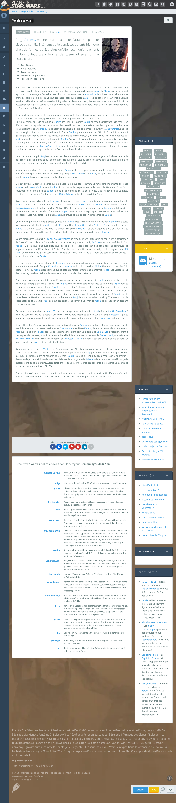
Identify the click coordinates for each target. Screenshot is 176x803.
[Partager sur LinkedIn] (84, 447)
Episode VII (161, 165)
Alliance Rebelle (151, 588)
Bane (81, 173)
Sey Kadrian (54, 502)
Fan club (162, 172)
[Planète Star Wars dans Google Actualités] (149, 4)
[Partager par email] (91, 447)
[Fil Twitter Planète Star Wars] (130, 4)
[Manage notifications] (169, 778)
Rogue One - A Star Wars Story (52, 751)
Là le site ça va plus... (152, 423)
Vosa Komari (53, 581)
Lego (75, 747)
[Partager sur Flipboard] (78, 447)
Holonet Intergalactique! (154, 494)
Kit (92, 242)
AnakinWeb (59, 730)
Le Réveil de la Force (78, 734)
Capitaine (146, 658)
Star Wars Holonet (23, 765)
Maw (57, 509)
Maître (107, 90)
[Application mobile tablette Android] (111, 4)
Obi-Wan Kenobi (153, 190)
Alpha (98, 266)
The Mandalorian (153, 226)
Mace (32, 187)
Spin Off (158, 212)
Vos (70, 328)
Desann (56, 619)
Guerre (57, 121)
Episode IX (146, 161)
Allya (57, 483)
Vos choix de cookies (51, 772)
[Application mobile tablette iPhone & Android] (98, 4)
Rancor (40, 331)
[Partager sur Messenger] (59, 447)
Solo (146, 212)
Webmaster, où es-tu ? (153, 418)
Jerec (57, 606)
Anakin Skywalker (56, 743)
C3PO (135, 743)
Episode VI (145, 165)
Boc (58, 633)
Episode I (146, 154)
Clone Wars (108, 747)
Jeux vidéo (148, 179)
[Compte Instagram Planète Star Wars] (123, 4)
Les (106, 331)
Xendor (56, 550)
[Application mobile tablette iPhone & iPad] (104, 4)
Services (159, 208)
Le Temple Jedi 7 (150, 489)
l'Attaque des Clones (134, 734)
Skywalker (28, 207)
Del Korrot (54, 520)
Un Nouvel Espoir (59, 739)
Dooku (87, 121)
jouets (60, 747)
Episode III (145, 158)
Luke (71, 743)
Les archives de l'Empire (154, 535)
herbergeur (147, 436)
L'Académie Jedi (150, 485)
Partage (140, 789)
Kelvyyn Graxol (149, 683)
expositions (127, 747)
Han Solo (86, 743)
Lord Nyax (55, 640)
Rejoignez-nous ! (81, 772)
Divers (158, 150)
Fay (105, 225)
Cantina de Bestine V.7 (153, 517)
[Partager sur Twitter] (65, 447)
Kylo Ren (125, 743)
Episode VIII (153, 168)
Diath (96, 225)
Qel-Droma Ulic (52, 530)
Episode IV (161, 158)
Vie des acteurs (153, 233)
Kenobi (99, 204)
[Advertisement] (72, 409)
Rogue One (153, 201)
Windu (39, 187)
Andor (147, 150)
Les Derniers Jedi (162, 751)
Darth (75, 173)
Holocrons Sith (149, 522)
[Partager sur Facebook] (53, 447)
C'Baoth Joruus (52, 472)
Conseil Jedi (91, 94)
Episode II (160, 154)
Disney (142, 730)
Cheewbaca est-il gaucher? (155, 441)
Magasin (145, 183)
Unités (145, 600)
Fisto (97, 242)
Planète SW (153, 194)
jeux (67, 747)
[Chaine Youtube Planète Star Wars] (136, 4)
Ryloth (145, 690)
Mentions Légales (30, 772)
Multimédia (153, 186)
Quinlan (64, 328)
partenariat (21, 760)
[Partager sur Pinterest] (72, 447)
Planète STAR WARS (27, 4)
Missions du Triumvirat (153, 499)
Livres (161, 179)
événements (146, 747)
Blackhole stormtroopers (154, 622)
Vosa (50, 145)
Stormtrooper (149, 639)
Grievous (90, 359)
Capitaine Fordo (150, 654)
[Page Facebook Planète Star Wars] (117, 4)
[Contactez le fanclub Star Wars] (156, 4)
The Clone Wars (153, 223)
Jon (77, 225)
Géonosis (54, 201)
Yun (58, 648)
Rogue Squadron (148, 205)
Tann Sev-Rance (51, 595)
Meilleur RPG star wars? (154, 459)
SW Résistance (153, 219)
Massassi (115, 314)
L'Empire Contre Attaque (98, 739)
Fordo (155, 658)
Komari (44, 145)
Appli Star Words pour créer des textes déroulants (153, 411)
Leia (77, 743)
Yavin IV (50, 311)
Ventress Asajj (53, 560)
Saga (164, 205)
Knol (61, 225)
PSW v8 (15, 772)
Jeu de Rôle (160, 176)
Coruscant (69, 338)
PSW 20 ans (147, 197)
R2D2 (143, 743)
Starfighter (153, 215)
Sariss (57, 488)
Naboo (19, 204)
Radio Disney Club (44, 765)
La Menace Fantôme (37, 734)
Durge (86, 201)
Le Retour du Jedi (139, 739)
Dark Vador (112, 743)
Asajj (97, 90)
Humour (145, 176)
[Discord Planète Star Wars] (143, 4)
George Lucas (123, 730)
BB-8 (152, 743)
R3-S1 (144, 581)
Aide (154, 789)
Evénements (146, 172)
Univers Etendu (153, 230)
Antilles (83, 225)
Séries (146, 208)
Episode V (161, 161)
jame (58, 31)
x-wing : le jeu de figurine (154, 446)
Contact (67, 772)
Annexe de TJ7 (149, 512)
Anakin (19, 207)
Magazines (160, 183)
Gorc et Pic (54, 574)
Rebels (161, 197)
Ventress (30, 39)
